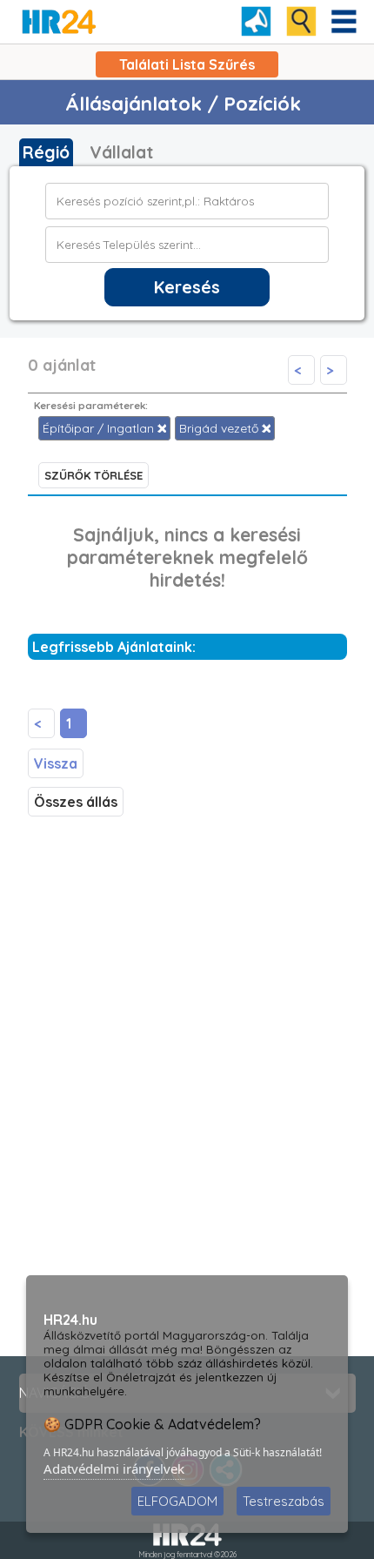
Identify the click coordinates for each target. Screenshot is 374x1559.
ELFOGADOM (177, 1501)
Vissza (55, 763)
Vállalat (121, 152)
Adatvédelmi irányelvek (113, 1468)
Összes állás (75, 801)
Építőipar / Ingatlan (100, 428)
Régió (46, 152)
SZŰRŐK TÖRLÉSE (93, 475)
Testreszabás (283, 1501)
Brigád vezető (220, 428)
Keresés (187, 287)
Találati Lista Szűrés (187, 64)
